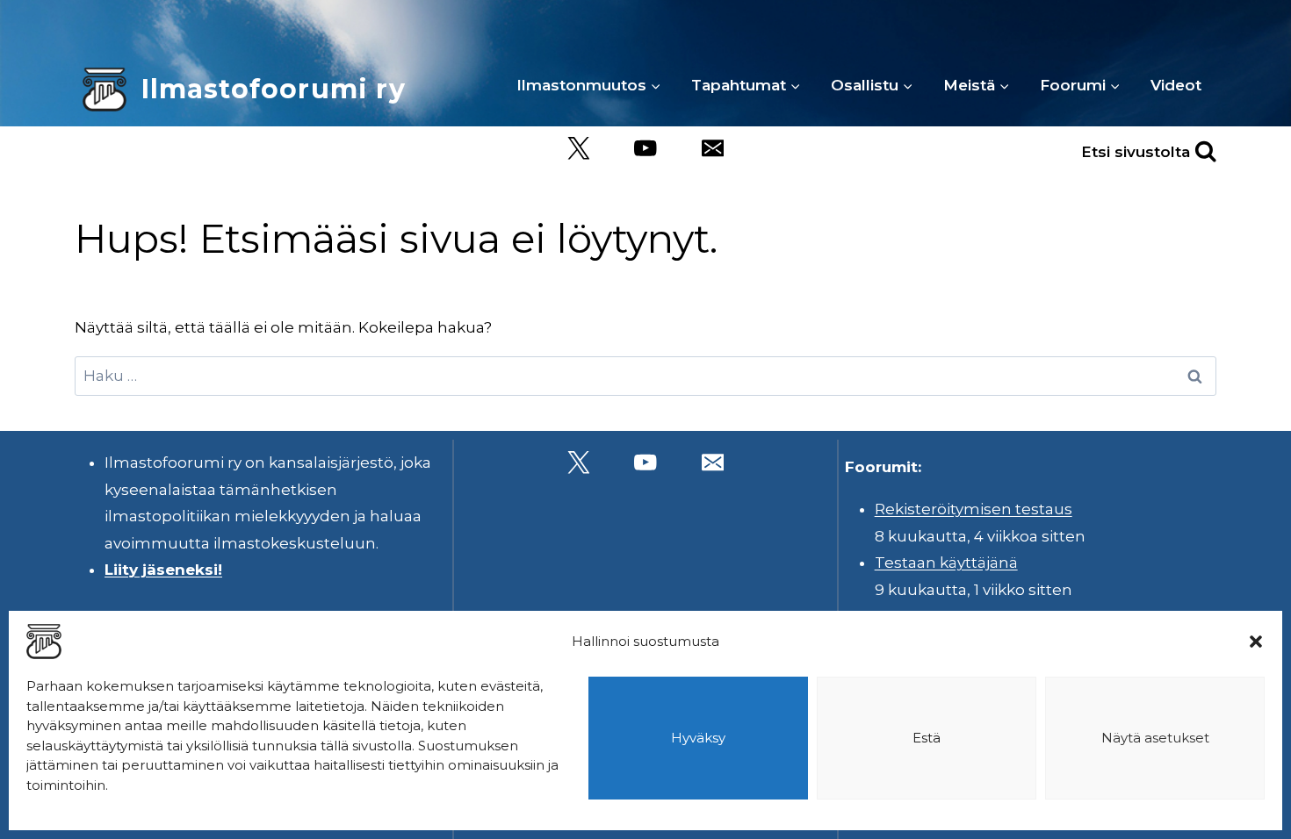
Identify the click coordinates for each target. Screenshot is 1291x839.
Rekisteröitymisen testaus (973, 509)
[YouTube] (646, 148)
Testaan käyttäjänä (946, 562)
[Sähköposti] (712, 148)
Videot (1175, 85)
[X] (578, 148)
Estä (926, 737)
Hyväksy (698, 737)
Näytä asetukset (1155, 737)
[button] (1256, 641)
